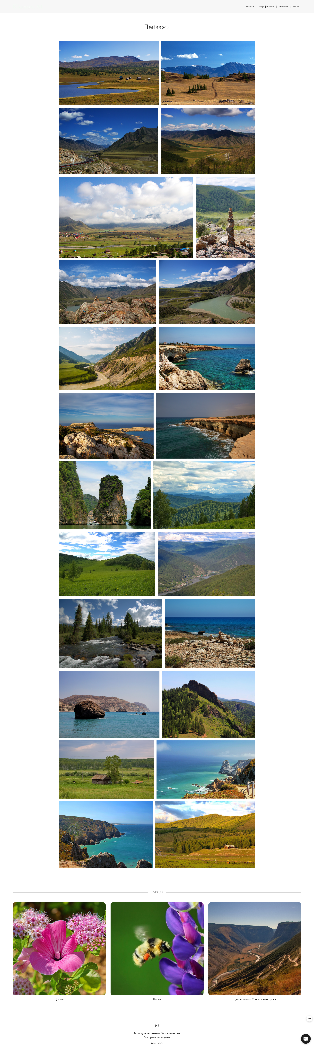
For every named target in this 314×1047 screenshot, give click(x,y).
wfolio (161, 1042)
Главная (250, 6)
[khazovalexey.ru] (28, 6)
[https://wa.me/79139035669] (157, 1025)
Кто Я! (296, 6)
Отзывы (283, 6)
